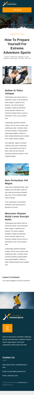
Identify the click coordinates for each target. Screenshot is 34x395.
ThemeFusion (22, 382)
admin (7, 56)
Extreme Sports (14, 58)
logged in (14, 280)
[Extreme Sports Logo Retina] (9, 2)
